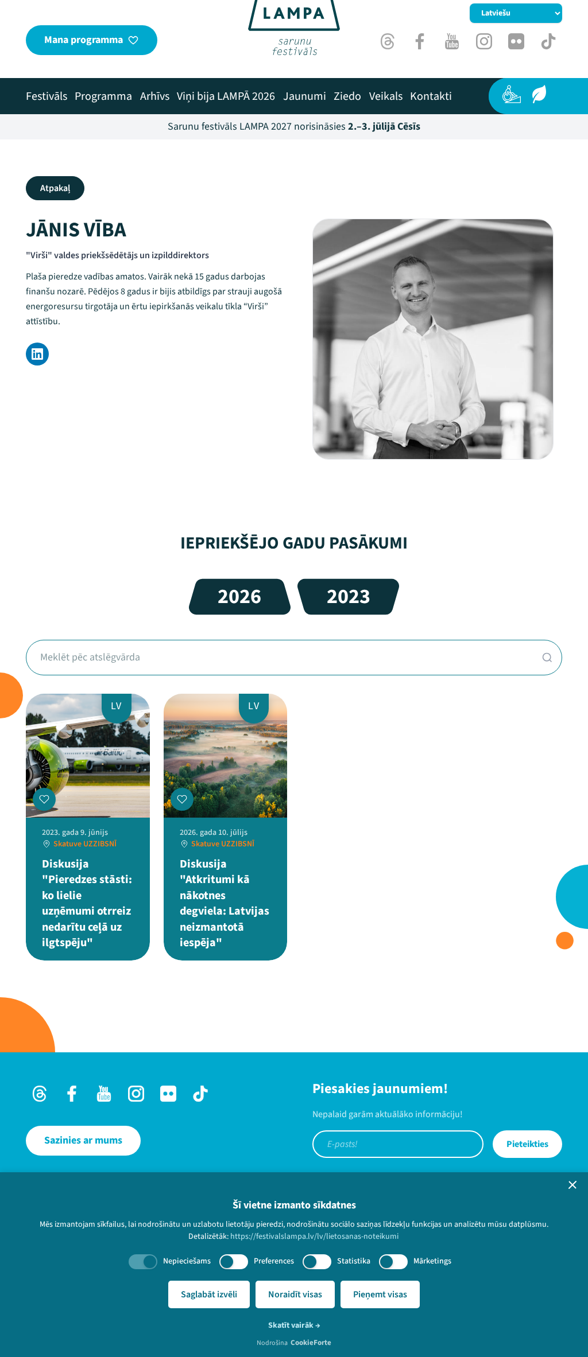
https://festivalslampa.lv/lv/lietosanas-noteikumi (314, 1236)
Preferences (274, 1261)
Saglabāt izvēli (209, 1294)
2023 (348, 596)
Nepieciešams (187, 1261)
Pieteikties (527, 1144)
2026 (239, 596)
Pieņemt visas (380, 1294)
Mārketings (432, 1261)
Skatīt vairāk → (294, 1325)
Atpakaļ (55, 188)
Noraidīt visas (295, 1294)
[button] (572, 1185)
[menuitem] (46, 96)
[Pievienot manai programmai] (44, 799)
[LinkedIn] (37, 354)
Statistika (353, 1261)
